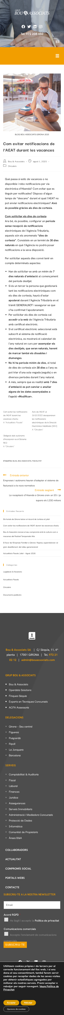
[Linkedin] (35, 27)
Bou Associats (24, 460)
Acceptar (11, 1002)
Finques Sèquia (18, 695)
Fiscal (12, 780)
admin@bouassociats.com (38, 660)
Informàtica (15, 826)
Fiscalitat (37, 460)
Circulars (12, 166)
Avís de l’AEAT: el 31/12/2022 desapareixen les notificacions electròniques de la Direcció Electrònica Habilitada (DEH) (44, 418)
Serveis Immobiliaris (20, 809)
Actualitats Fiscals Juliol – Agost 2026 (19, 553)
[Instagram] (41, 27)
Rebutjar (28, 1002)
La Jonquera (16, 749)
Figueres (14, 732)
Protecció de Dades (20, 820)
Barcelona (15, 755)
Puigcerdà (15, 738)
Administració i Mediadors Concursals (31, 814)
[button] (57, 56)
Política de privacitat (47, 920)
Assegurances (17, 803)
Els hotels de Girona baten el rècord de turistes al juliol (26, 519)
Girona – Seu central (20, 726)
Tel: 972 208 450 (32, 34)
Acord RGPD (12, 915)
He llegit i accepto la (34, 920)
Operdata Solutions (20, 690)
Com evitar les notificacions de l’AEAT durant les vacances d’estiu (15, 415)
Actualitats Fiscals (11, 579)
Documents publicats (12, 594)
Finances (14, 791)
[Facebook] (23, 27)
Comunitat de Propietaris (23, 832)
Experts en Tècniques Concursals (28, 701)
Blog (15, 460)
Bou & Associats (16, 161)
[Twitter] (29, 27)
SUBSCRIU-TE (15, 944)
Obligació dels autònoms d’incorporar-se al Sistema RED (14, 439)
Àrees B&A (15, 838)
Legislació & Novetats (12, 571)
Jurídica (13, 797)
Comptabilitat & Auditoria (24, 774)
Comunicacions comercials (20, 929)
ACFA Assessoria (19, 707)
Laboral (13, 786)
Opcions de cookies (16, 1009)
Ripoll (12, 743)
